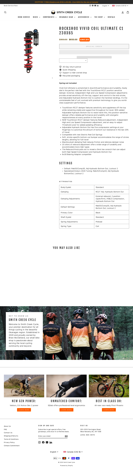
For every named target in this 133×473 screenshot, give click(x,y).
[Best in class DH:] (109, 386)
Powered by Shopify (66, 465)
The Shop (98, 17)
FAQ (5, 429)
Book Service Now (11, 6)
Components (49, 17)
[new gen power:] (24, 386)
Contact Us (8, 433)
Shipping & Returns (11, 436)
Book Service (24, 17)
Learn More (24, 410)
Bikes (36, 17)
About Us (7, 426)
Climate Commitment (12, 446)
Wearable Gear (66, 17)
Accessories (84, 17)
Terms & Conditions (11, 439)
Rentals (111, 17)
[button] (94, 52)
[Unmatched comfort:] (66, 386)
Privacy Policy (9, 442)
